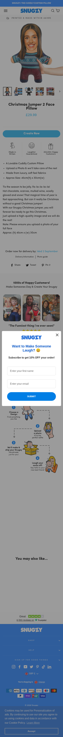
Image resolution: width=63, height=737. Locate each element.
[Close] (57, 335)
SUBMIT (31, 396)
